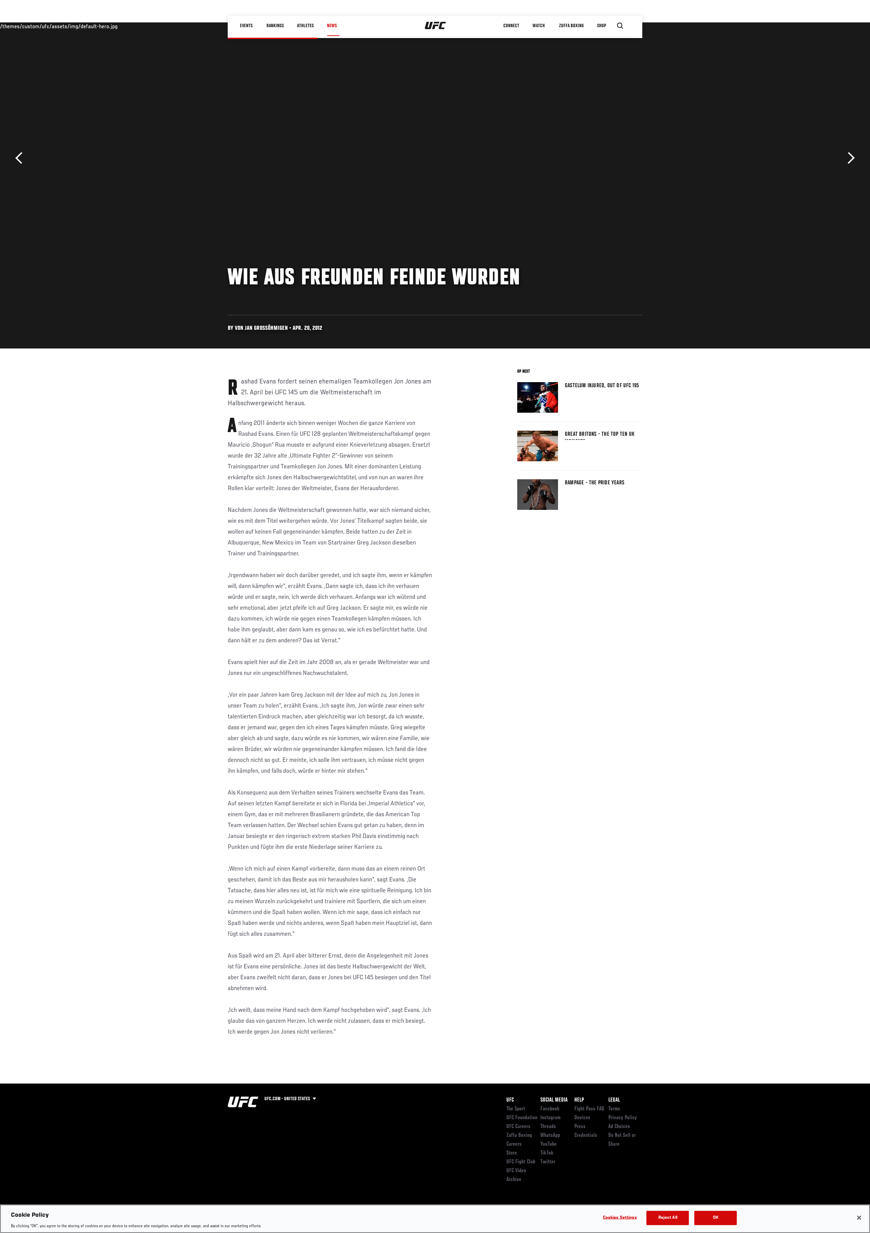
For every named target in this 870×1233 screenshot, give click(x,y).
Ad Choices (619, 1127)
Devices (582, 1118)
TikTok (547, 1153)
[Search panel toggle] (620, 25)
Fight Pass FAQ (589, 1109)
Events (246, 26)
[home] (435, 26)
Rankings (275, 26)
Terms (614, 1109)
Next (849, 158)
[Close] (859, 1217)
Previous (21, 158)
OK (715, 1217)
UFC (510, 1100)
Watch (539, 26)
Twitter (547, 1162)
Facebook (550, 1109)
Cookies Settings (620, 1217)
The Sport (515, 1109)
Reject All (667, 1217)
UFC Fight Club (520, 1162)
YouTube (548, 1144)
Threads (548, 1127)
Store (511, 1153)
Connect (511, 26)
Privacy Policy (622, 1118)
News (332, 26)
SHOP (601, 26)
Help (579, 1100)
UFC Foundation (521, 1118)
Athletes (305, 26)
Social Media (554, 1100)
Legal (614, 1100)
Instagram (550, 1118)
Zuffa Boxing (571, 26)
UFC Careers (518, 1127)
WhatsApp (550, 1135)
